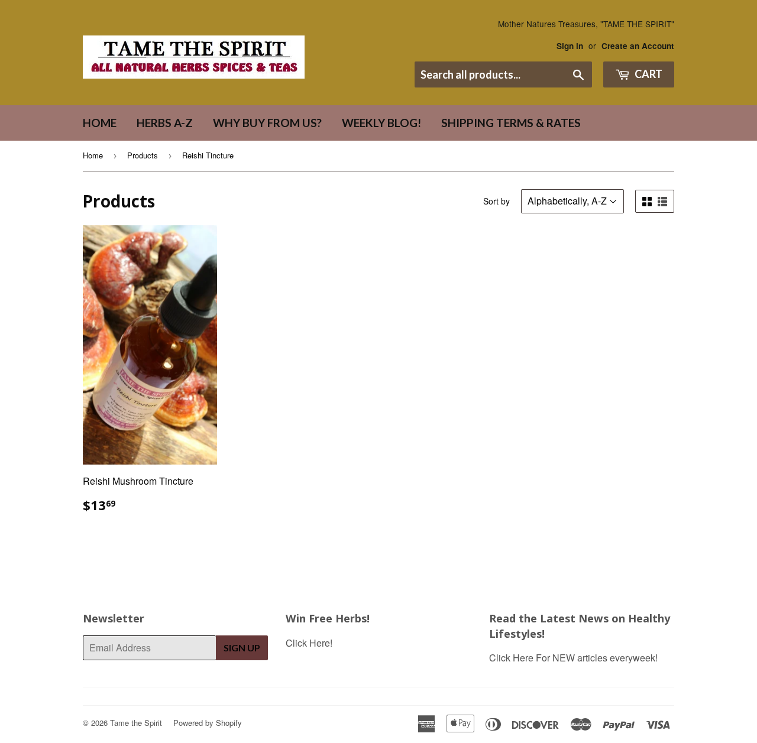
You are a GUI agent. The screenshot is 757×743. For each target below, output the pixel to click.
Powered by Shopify (207, 722)
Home (100, 122)
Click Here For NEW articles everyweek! (573, 657)
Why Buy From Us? (267, 122)
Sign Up (242, 647)
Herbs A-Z (165, 122)
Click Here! (309, 643)
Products (142, 155)
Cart (647, 73)
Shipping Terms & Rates (511, 122)
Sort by (496, 201)
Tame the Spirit (136, 722)
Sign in (570, 45)
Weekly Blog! (381, 122)
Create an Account (637, 45)
